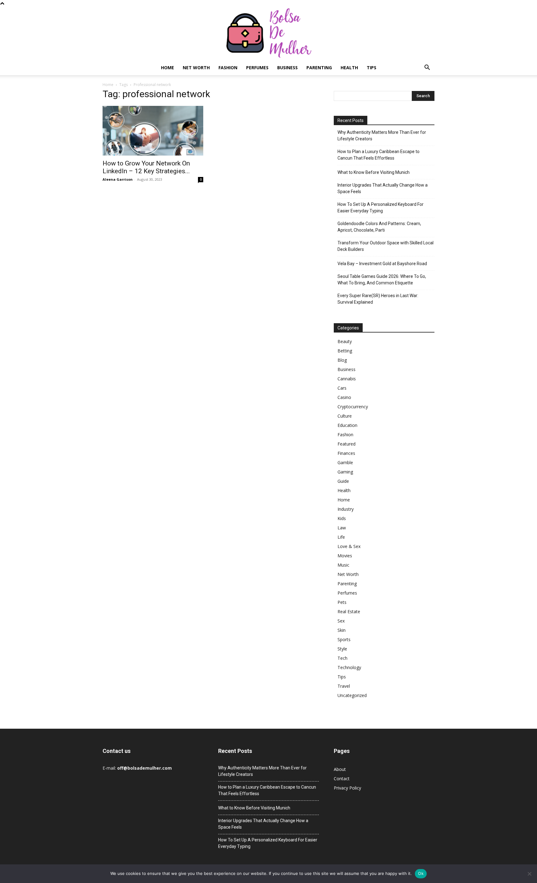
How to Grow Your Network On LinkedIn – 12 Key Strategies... (146, 167)
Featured (346, 444)
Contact (342, 778)
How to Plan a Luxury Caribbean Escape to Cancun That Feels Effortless (378, 155)
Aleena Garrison (118, 179)
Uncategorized (352, 695)
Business (287, 67)
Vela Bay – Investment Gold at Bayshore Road (382, 263)
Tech (342, 658)
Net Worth (196, 67)
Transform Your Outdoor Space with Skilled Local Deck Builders (385, 246)
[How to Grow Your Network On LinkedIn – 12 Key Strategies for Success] (153, 131)
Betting (344, 351)
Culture (344, 416)
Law (341, 528)
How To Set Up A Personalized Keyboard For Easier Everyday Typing (380, 207)
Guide (343, 481)
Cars (342, 388)
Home (167, 67)
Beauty (344, 341)
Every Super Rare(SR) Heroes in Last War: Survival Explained (377, 299)
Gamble (345, 462)
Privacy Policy (347, 788)
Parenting (319, 67)
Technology (349, 667)
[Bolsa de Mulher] (268, 33)
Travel (343, 686)
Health (349, 67)
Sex (341, 621)
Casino (344, 397)
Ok (421, 873)
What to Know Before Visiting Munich (373, 172)
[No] (529, 874)
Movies (344, 556)
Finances (346, 453)
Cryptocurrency (352, 407)
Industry (345, 509)
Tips (371, 67)
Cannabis (346, 379)
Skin (341, 630)
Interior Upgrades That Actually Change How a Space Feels (382, 188)
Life (341, 537)
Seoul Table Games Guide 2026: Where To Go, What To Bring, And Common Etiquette (381, 279)
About (340, 769)
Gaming (345, 472)
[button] (427, 68)
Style (342, 649)
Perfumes (257, 67)
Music (343, 565)
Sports (344, 639)
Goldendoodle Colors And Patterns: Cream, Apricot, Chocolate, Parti (379, 227)
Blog (342, 360)
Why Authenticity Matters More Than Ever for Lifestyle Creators (381, 135)
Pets (342, 602)
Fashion (227, 67)
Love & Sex (348, 546)
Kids (341, 518)
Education (347, 425)
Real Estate (348, 611)
